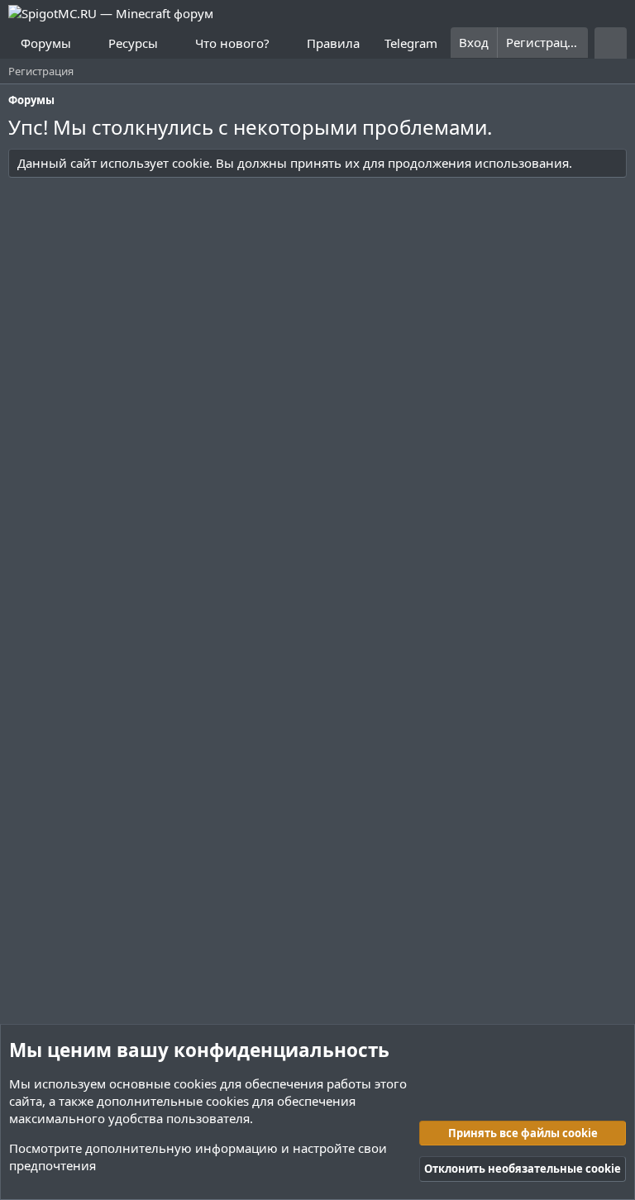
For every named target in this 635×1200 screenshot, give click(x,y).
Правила (333, 43)
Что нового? (232, 43)
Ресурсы (133, 43)
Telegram (410, 43)
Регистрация (41, 71)
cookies (195, 1083)
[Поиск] (610, 43)
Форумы (46, 43)
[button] (84, 43)
